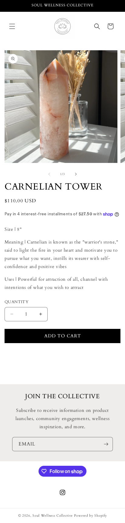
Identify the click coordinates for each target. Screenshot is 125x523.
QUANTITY (17, 302)
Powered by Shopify (90, 515)
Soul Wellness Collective (52, 515)
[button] (12, 26)
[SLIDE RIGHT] (76, 174)
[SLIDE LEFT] (49, 174)
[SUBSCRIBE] (106, 444)
